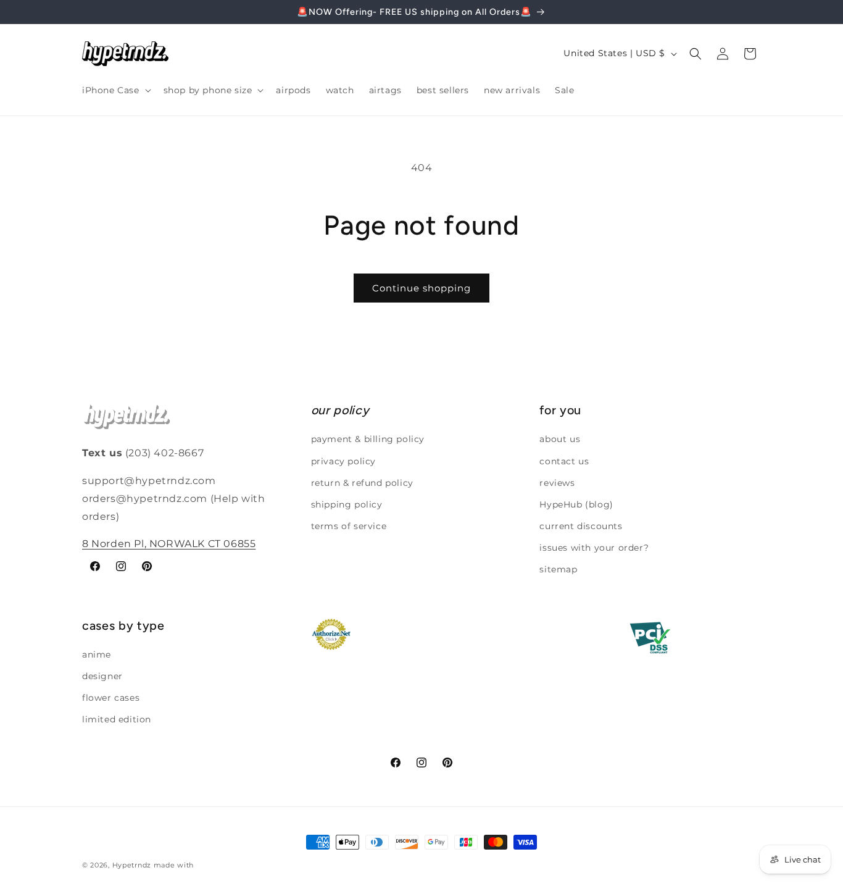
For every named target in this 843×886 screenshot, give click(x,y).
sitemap (558, 569)
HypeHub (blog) (576, 504)
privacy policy (343, 461)
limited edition (116, 719)
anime (96, 654)
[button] (115, 90)
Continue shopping (421, 288)
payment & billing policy (368, 439)
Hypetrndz (131, 865)
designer (102, 676)
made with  (177, 865)
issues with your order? (594, 547)
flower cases (110, 697)
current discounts (580, 526)
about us (559, 439)
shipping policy (347, 504)
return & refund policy (362, 482)
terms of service (349, 526)
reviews (557, 482)
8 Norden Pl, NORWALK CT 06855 (168, 544)
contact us (564, 461)
